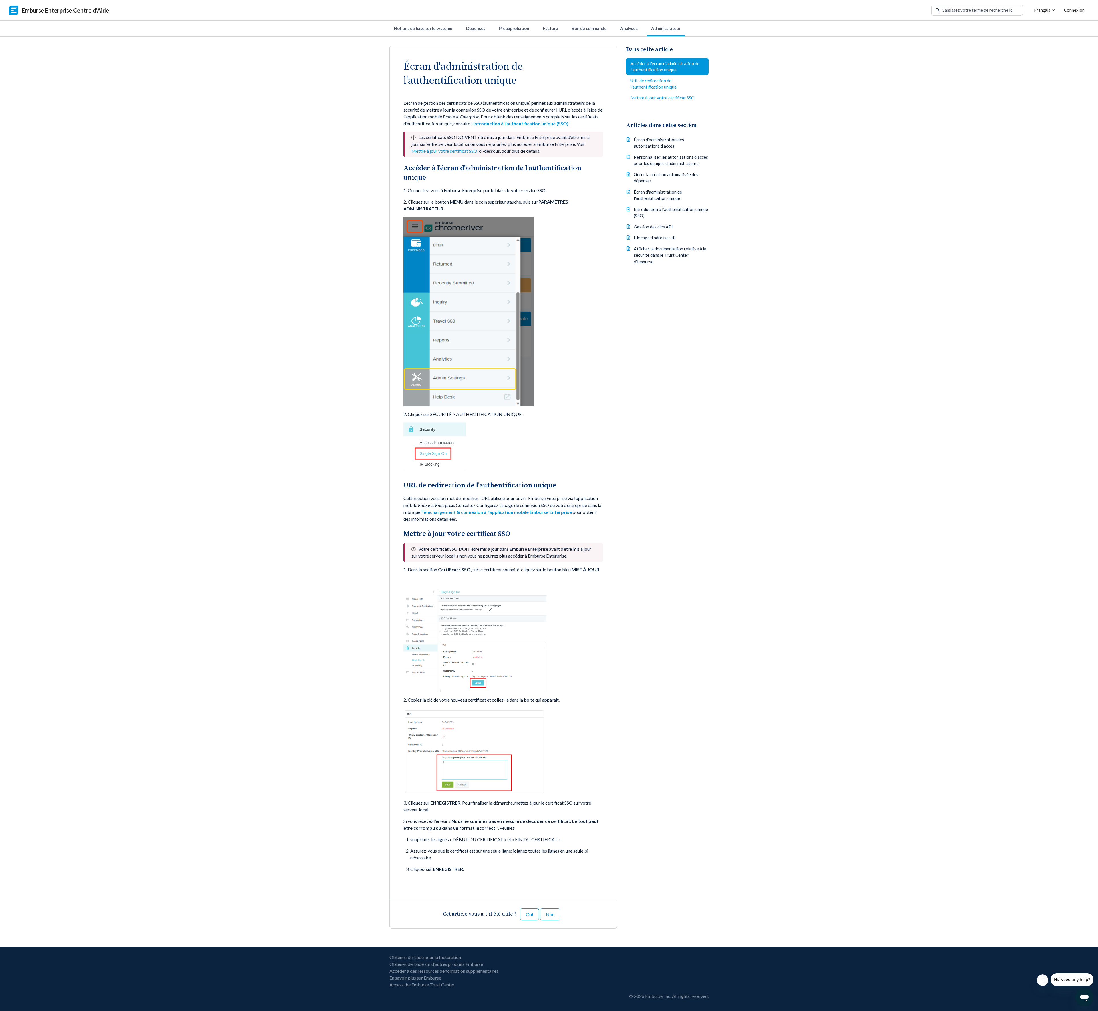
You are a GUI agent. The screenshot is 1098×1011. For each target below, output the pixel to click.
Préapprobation (514, 28)
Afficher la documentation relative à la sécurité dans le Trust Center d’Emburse (670, 255)
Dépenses (475, 28)
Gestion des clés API (653, 226)
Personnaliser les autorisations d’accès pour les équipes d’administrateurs (671, 160)
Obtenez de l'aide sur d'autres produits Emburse (436, 964)
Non (550, 914)
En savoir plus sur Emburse (415, 977)
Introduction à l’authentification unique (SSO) (671, 212)
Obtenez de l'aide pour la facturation (425, 957)
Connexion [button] (1074, 10)
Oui (529, 914)
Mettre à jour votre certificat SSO (444, 151)
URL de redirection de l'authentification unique (653, 84)
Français (1042, 10)
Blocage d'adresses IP (655, 237)
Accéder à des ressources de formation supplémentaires (443, 971)
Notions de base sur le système (423, 28)
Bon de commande (589, 28)
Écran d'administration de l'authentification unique (658, 195)
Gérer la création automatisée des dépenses (666, 177)
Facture (550, 28)
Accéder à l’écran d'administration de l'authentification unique (664, 67)
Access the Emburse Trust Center (422, 984)
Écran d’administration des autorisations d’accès (659, 142)
